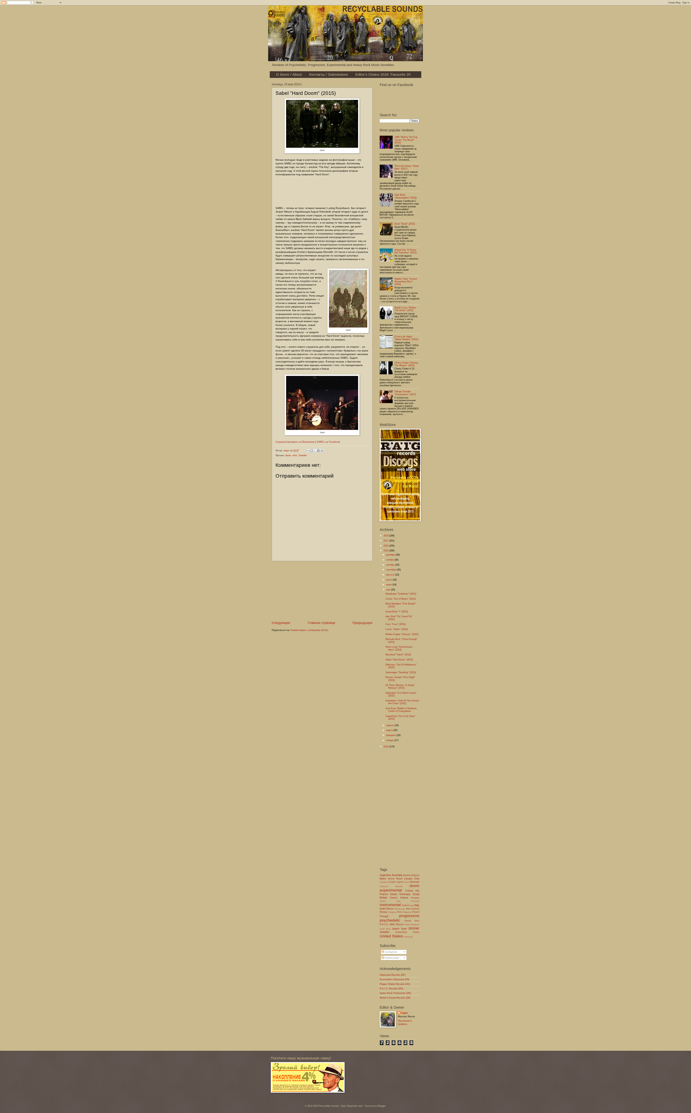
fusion (393, 894)
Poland (415, 912)
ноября (390, 559)
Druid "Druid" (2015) (404, 223)
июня (389, 584)
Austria (406, 875)
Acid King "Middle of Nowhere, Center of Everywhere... (401, 709)
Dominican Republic (391, 886)
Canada (408, 878)
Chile (416, 878)
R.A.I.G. (384, 924)
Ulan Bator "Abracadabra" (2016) (405, 196)
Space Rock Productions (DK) (395, 993)
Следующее (281, 623)
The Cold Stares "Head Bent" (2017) (406, 167)
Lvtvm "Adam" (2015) (396, 629)
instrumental (390, 905)
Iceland (383, 901)
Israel (411, 905)
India (398, 901)
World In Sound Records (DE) (395, 997)
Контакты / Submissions (328, 74)
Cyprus (399, 882)
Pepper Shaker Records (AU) (395, 984)
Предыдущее (362, 623)
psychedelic (390, 920)
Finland (409, 890)
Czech (406, 882)
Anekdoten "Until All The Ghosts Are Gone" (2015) (402, 702)
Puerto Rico (412, 921)
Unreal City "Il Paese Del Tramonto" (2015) (405, 251)
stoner (413, 928)
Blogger (381, 1106)
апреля (390, 725)
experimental (391, 890)
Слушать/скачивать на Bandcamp (295, 442)
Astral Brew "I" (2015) (396, 611)
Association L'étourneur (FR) (394, 979)
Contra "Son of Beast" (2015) (400, 598)
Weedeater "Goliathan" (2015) (400, 593)
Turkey (416, 932)
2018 (386, 535)
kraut (383, 908)
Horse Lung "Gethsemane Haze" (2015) (398, 648)
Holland (404, 897)
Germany (404, 894)
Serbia (407, 924)
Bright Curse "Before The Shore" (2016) (405, 309)
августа (390, 574)
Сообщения (390, 952)
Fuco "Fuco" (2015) (395, 624)
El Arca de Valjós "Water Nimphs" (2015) (406, 338)
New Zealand (412, 909)
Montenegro (400, 909)
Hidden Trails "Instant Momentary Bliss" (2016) (405, 281)
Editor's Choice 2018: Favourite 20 (382, 74)
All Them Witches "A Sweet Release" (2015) (399, 686)
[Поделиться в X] (315, 450)
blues (383, 878)
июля (389, 579)
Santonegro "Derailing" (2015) (400, 672)
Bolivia (391, 879)
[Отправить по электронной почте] (308, 450)
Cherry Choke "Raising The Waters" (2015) (406, 364)
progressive (409, 916)
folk (417, 890)
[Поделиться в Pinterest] (322, 450)
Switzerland (401, 932)
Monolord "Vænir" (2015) (398, 654)
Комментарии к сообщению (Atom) (309, 630)
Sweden (303, 455)
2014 (386, 746)
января (390, 740)
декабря (391, 554)
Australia (397, 875)
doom (288, 455)
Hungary (415, 898)
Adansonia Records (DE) (392, 975)
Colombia (383, 882)
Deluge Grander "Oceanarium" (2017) (405, 393)
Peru (399, 912)
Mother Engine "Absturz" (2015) (401, 634)
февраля (391, 735)
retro (294, 455)
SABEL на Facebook (328, 442)
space (395, 928)
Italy (416, 905)
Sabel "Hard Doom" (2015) (399, 659)
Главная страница (321, 623)
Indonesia (415, 901)
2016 (386, 545)
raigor (404, 1013)
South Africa (385, 929)
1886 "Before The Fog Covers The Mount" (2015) (405, 140)
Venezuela (408, 937)
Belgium (415, 875)
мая (388, 589)
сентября (391, 569)
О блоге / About (289, 74)
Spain (404, 928)
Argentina (385, 875)
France (384, 894)
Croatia (391, 882)
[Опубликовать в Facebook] (318, 450)
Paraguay (392, 912)
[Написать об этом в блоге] (311, 450)
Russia (399, 924)
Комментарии (391, 957)
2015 (386, 550)
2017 (386, 540)
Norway (383, 912)
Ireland (405, 905)
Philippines (407, 912)
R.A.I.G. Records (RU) (391, 988)
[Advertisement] (322, 591)
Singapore (415, 924)
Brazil (399, 878)
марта (389, 730)
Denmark (414, 882)
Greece (394, 897)
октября (390, 564)
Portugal (384, 916)
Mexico (390, 908)
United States (391, 936)
